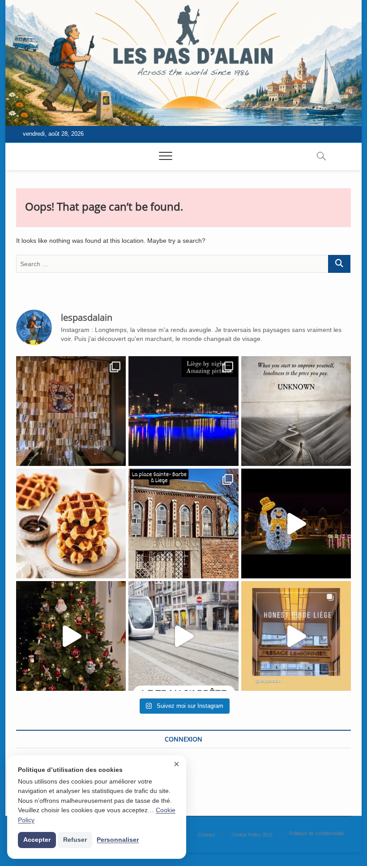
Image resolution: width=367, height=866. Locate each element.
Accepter (37, 839)
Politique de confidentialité (316, 833)
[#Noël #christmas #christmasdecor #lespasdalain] (71, 636)
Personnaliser (118, 839)
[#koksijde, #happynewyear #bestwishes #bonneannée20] (296, 523)
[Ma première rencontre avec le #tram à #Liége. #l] (183, 636)
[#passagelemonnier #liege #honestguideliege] (296, 636)
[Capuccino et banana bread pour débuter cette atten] (71, 411)
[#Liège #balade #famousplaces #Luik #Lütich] (183, 523)
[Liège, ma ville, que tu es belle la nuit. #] (183, 411)
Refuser (75, 839)
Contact (206, 834)
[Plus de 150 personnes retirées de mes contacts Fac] (71, 523)
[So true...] (296, 411)
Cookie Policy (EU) (252, 834)
